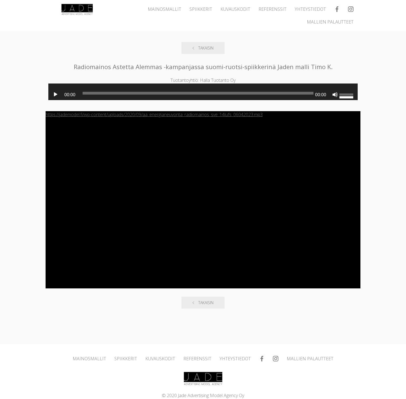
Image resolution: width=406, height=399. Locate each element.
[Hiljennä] (335, 94)
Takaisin (205, 48)
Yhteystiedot (310, 9)
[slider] (347, 88)
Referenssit (272, 9)
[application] (203, 94)
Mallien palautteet (330, 22)
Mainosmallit (164, 9)
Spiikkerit (200, 9)
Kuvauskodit (235, 9)
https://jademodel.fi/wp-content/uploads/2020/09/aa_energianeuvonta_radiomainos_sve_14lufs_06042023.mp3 (154, 114)
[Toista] (55, 94)
